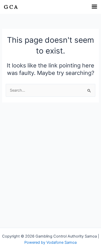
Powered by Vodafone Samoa (50, 242)
